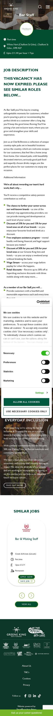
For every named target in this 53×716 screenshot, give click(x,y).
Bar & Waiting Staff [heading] (26, 539)
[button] (40, 6)
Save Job (25, 581)
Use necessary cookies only (26, 411)
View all (26, 604)
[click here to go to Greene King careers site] (26, 641)
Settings (39, 392)
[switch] (45, 362)
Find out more (14, 485)
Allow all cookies (26, 402)
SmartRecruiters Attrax (26, 709)
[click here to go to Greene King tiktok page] (39, 695)
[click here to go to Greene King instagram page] (29, 695)
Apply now (26, 576)
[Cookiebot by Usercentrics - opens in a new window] (37, 302)
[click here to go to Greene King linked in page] (34, 695)
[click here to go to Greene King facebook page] (25, 695)
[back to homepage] (11, 6)
